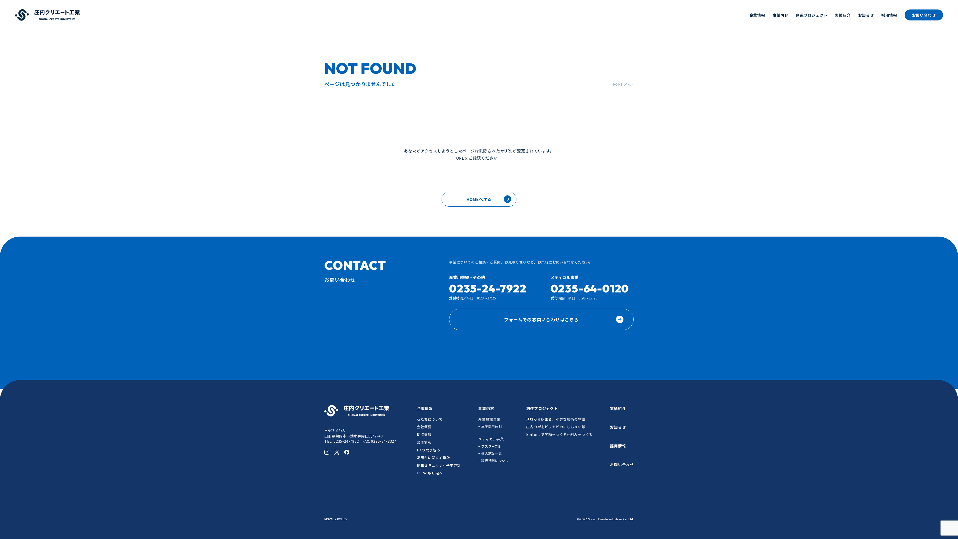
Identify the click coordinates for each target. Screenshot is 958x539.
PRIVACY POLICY (336, 519)
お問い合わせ (924, 15)
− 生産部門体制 (490, 426)
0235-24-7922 (487, 288)
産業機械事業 (489, 419)
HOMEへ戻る (479, 199)
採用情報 (889, 15)
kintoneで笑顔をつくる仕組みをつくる (559, 434)
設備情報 (424, 442)
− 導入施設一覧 (490, 453)
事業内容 (780, 15)
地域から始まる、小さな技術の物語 (555, 419)
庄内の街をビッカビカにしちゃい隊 (555, 426)
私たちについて (430, 419)
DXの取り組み (428, 449)
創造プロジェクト (811, 15)
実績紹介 (842, 15)
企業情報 (757, 15)
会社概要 (424, 426)
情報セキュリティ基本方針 (439, 465)
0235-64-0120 (590, 288)
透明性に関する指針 (433, 457)
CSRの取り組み (430, 472)
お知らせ (866, 15)
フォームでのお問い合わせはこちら (541, 319)
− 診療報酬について (493, 460)
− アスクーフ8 (489, 446)
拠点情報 (424, 434)
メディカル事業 (491, 438)
